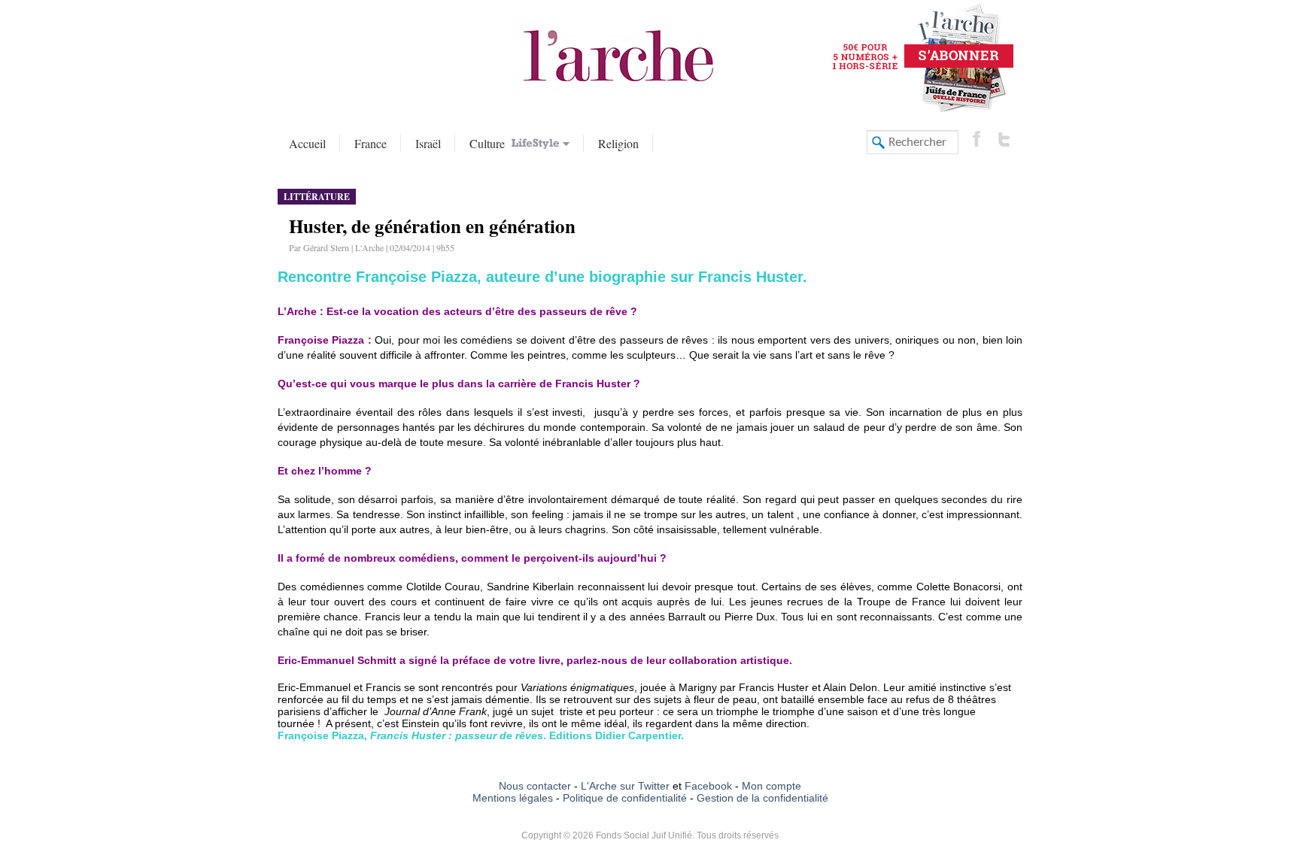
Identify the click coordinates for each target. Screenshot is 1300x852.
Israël (428, 143)
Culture (489, 143)
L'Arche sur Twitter (625, 786)
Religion (618, 143)
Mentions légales (512, 798)
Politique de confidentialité (625, 798)
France (370, 143)
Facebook (707, 786)
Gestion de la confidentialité (762, 798)
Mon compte (771, 786)
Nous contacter (535, 786)
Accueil (307, 143)
